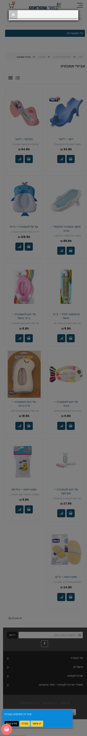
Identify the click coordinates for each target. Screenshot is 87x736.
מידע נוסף (11, 723)
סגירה (24, 723)
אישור (35, 723)
